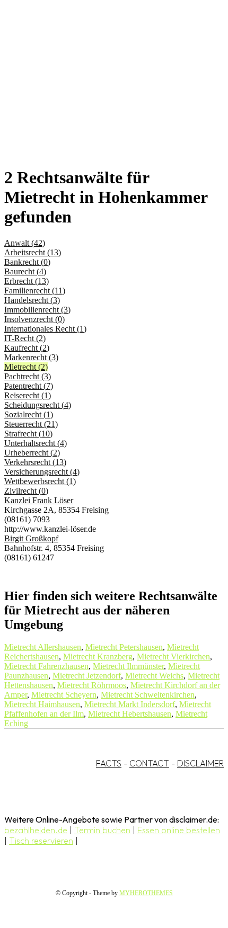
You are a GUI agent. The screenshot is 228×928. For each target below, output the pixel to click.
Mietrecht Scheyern (64, 694)
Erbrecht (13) (26, 280)
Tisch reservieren (41, 840)
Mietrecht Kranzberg (98, 656)
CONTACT (149, 763)
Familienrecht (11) (34, 290)
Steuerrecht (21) (31, 424)
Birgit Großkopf (31, 538)
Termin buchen (102, 830)
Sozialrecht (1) (28, 414)
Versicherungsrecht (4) (42, 471)
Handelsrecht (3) (32, 300)
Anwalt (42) (24, 242)
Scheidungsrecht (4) (37, 404)
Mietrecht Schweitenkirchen (148, 694)
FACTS (108, 763)
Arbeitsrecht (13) (32, 252)
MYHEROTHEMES (146, 893)
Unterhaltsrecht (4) (35, 443)
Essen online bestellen (178, 830)
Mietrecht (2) (26, 366)
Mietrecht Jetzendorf (86, 675)
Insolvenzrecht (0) (34, 319)
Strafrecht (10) (28, 433)
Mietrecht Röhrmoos (91, 685)
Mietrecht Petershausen (124, 647)
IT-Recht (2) (25, 338)
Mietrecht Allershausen (42, 647)
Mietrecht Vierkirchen (173, 656)
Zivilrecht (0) (26, 490)
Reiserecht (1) (27, 395)
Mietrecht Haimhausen (42, 704)
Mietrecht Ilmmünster (128, 666)
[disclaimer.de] (103, 96)
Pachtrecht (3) (27, 376)
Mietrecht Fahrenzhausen (46, 666)
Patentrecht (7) (28, 385)
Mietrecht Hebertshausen (129, 713)
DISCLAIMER (200, 763)
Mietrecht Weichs (154, 675)
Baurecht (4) (25, 271)
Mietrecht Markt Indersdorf (129, 704)
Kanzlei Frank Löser (38, 500)
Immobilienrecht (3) (37, 309)
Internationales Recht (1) (45, 328)
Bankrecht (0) (27, 261)
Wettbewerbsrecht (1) (40, 481)
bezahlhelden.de (35, 830)
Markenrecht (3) (31, 357)
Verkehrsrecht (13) (35, 462)
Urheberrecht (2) (32, 452)
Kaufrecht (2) (26, 347)
